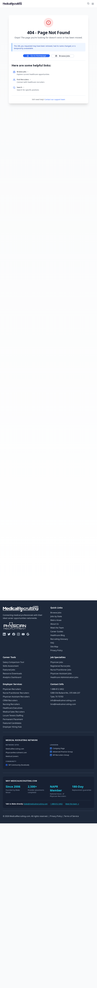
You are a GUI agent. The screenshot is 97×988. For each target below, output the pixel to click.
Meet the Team (57, 627)
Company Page (59, 748)
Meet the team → (72, 804)
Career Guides (56, 631)
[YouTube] (23, 634)
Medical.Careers (12, 756)
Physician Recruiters (12, 689)
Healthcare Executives (12, 708)
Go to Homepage (38, 55)
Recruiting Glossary (59, 639)
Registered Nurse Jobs (60, 666)
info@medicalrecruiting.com (63, 700)
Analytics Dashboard (12, 677)
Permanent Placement (13, 719)
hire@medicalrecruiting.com (63, 704)
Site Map (54, 646)
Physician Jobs (56, 662)
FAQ (52, 643)
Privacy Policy (56, 650)
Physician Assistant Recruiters (16, 696)
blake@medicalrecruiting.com (36, 804)
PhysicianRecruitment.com (16, 752)
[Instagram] (18, 634)
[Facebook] (13, 634)
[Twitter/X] (9, 634)
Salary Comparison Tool (13, 662)
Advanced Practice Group (63, 752)
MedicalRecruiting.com (15, 749)
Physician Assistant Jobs (61, 673)
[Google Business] (27, 634)
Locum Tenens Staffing (13, 715)
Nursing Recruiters (11, 704)
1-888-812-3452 (57, 689)
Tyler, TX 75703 (56, 696)
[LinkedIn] (4, 634)
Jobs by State (56, 616)
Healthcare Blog (57, 635)
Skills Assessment (11, 666)
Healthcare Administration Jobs (64, 677)
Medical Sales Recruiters (14, 711)
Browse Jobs (64, 56)
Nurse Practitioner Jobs (60, 669)
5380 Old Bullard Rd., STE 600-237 (65, 693)
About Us (54, 624)
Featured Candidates (12, 723)
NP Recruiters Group (61, 755)
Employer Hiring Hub (12, 727)
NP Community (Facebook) (19, 765)
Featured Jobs (9, 669)
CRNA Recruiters (10, 700)
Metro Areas (56, 620)
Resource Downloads (12, 673)
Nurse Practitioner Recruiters (16, 693)
